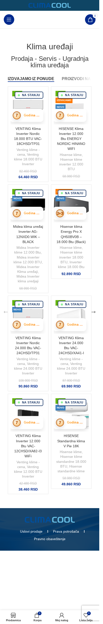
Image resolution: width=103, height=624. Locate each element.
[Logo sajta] (49, 5)
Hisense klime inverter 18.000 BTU (71, 257)
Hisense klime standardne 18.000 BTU (71, 461)
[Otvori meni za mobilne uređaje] (9, 20)
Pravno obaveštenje (50, 539)
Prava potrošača (66, 531)
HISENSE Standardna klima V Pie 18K (71, 441)
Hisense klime (71, 155)
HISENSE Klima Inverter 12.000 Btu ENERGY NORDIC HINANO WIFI (71, 139)
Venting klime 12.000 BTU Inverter (28, 471)
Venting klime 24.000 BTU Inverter (28, 368)
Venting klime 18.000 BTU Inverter (28, 159)
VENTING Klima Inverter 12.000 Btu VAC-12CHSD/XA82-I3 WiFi (28, 446)
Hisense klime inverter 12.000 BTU (71, 164)
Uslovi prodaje (31, 531)
